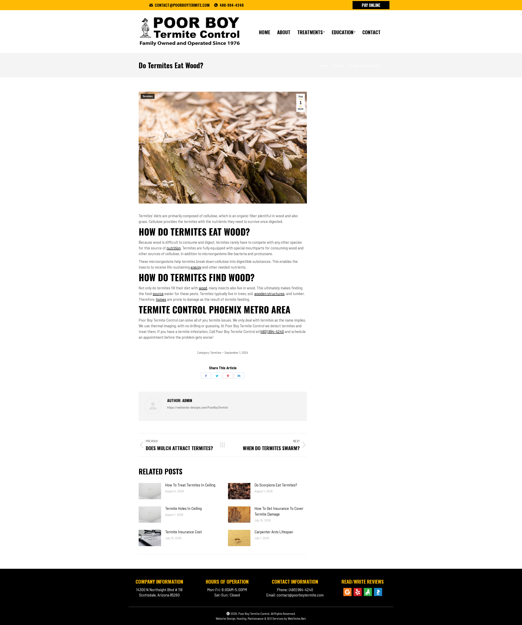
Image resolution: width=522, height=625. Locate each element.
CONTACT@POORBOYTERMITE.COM (182, 5)
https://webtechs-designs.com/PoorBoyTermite (197, 407)
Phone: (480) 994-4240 (295, 589)
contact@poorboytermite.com (300, 594)
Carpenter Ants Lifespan (273, 531)
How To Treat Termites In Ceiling (190, 484)
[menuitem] (264, 31)
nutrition (174, 247)
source (158, 293)
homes (161, 299)
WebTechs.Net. (297, 618)
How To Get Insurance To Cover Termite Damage (278, 511)
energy (196, 267)
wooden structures (269, 293)
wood (203, 287)
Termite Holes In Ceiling (183, 508)
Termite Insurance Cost (183, 531)
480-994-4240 (232, 5)
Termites (148, 96)
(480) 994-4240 (272, 331)
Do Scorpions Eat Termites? (275, 484)
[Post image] (150, 491)
